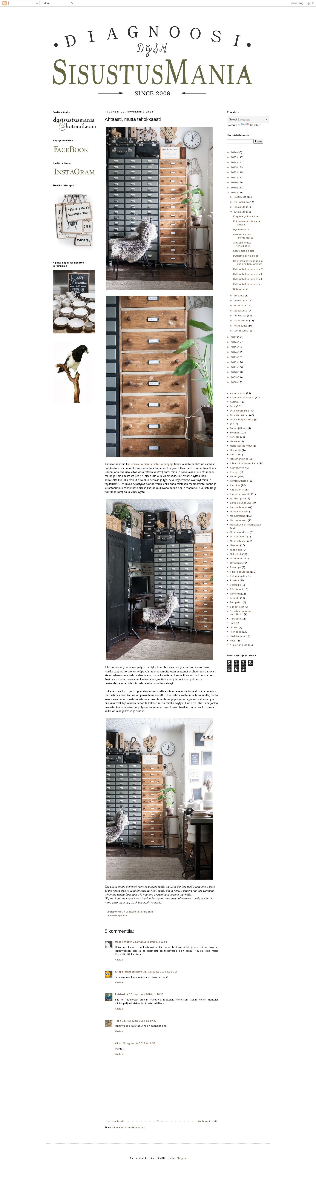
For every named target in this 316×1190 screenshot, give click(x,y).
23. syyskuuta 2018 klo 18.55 (146, 994)
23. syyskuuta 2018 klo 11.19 (160, 971)
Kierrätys (235, 485)
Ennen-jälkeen (238, 428)
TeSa (118, 1020)
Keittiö (233, 476)
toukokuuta (241, 310)
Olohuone (236, 558)
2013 (234, 357)
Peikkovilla (121, 994)
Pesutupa (235, 567)
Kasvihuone (237, 467)
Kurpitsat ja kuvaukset (246, 216)
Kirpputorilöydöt (239, 494)
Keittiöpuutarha (239, 480)
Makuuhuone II (238, 520)
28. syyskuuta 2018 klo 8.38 (139, 1043)
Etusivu (161, 1121)
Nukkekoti (236, 554)
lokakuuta (240, 206)
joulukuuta (240, 196)
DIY (232, 423)
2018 (234, 192)
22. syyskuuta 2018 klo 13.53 (150, 941)
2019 (234, 187)
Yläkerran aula (238, 644)
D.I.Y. (233, 406)
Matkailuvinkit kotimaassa (245, 524)
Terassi (234, 627)
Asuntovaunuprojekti (242, 397)
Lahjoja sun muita (240, 502)
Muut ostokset (238, 541)
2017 (234, 337)
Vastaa (119, 959)
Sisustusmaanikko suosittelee (241, 612)
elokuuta (239, 295)
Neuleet (234, 545)
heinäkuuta (241, 300)
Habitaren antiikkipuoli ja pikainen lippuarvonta (248, 262)
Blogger (181, 1158)
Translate (255, 124)
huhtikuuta (240, 315)
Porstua (234, 580)
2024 (234, 162)
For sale (234, 436)
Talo (232, 622)
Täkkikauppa (237, 636)
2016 (234, 342)
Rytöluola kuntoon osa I (247, 284)
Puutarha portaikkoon (246, 255)
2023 (234, 167)
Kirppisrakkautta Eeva (128, 971)
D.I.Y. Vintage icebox (241, 419)
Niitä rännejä (240, 289)
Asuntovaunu (237, 393)
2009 (234, 377)
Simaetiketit (237, 606)
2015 (234, 346)
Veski (233, 640)
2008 (234, 382)
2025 (234, 157)
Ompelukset (237, 562)
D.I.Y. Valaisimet (239, 415)
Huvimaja (235, 450)
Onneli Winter (123, 941)
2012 (234, 362)
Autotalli (235, 401)
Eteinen (234, 432)
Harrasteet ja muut (241, 445)
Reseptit (234, 598)
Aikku (118, 1043)
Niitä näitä (236, 549)
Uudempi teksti (115, 1121)
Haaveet (235, 441)
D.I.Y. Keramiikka (239, 410)
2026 (234, 152)
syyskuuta (240, 211)
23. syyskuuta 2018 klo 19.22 (139, 1020)
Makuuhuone (237, 515)
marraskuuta (241, 201)
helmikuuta (241, 325)
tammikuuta (241, 330)
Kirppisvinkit (237, 489)
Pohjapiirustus (238, 576)
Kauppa (234, 472)
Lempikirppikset (239, 511)
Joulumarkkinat (239, 458)
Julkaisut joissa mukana (244, 463)
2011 (234, 367)
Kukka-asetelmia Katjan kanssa (247, 223)
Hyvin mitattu (241, 229)
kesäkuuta (240, 305)
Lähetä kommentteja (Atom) (128, 1127)
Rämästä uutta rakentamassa (243, 236)
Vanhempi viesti (207, 1121)
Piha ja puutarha (239, 571)
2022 (234, 172)
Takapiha (235, 618)
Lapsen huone (238, 507)
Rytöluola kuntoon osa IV (248, 269)
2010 (234, 372)
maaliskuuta (241, 320)
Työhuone (122, 915)
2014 (234, 352)
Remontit (235, 593)
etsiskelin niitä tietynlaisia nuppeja (152, 464)
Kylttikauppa (237, 498)
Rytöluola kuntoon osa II (247, 279)
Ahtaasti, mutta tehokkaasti (242, 244)
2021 (234, 177)
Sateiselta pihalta (243, 250)
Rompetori (236, 602)
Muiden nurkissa (239, 532)
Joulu (233, 454)
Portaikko (235, 584)
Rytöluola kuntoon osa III (247, 274)
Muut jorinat (237, 536)
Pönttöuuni (236, 589)
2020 (234, 182)
